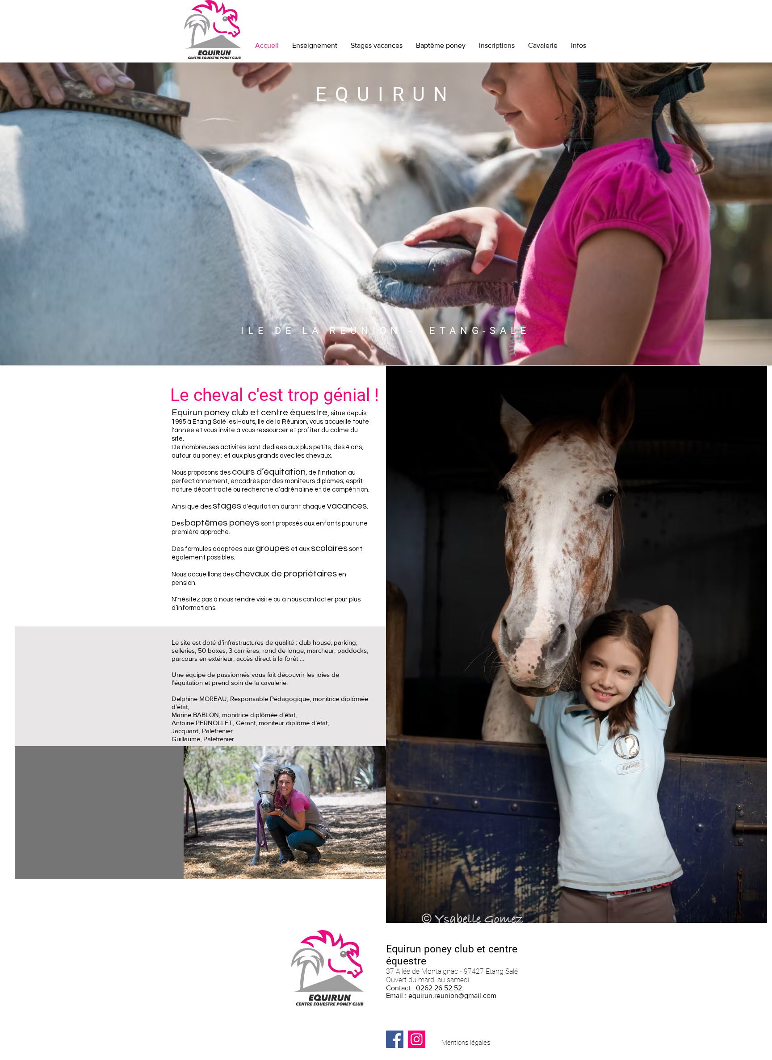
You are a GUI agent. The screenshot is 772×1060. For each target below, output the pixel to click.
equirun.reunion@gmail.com (452, 995)
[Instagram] (416, 1039)
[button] (286, 812)
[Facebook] (394, 1039)
